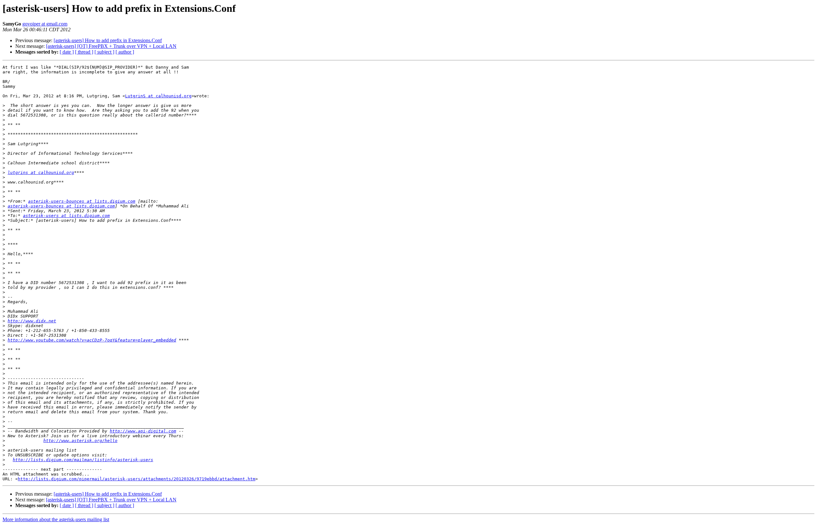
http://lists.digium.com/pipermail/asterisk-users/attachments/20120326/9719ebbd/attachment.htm (136, 478)
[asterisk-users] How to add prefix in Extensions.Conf (108, 40)
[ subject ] (104, 52)
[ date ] (67, 52)
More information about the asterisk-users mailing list (56, 519)
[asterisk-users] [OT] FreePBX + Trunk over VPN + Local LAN (111, 46)
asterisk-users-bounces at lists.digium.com (81, 201)
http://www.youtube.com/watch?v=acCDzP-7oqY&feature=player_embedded (92, 340)
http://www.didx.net (32, 321)
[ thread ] (84, 52)
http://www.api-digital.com (143, 431)
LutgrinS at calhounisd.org (158, 96)
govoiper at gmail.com (44, 23)
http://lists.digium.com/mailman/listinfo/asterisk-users (83, 459)
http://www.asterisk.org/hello (80, 440)
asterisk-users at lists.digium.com (66, 215)
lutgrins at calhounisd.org (41, 172)
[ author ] (125, 52)
